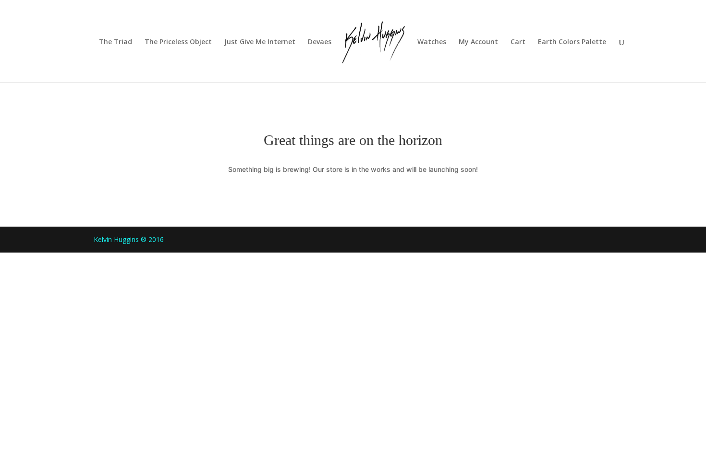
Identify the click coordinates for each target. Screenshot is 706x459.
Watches (431, 42)
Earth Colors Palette (572, 42)
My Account (478, 42)
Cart (518, 42)
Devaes (319, 42)
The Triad (115, 42)
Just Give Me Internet (259, 42)
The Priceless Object (178, 42)
